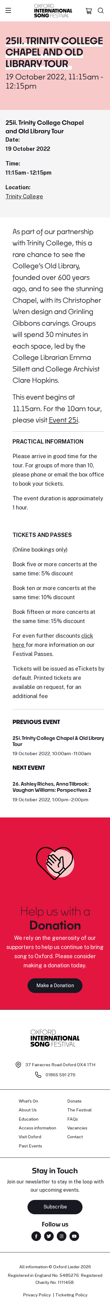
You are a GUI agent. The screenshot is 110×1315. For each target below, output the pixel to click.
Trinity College (24, 196)
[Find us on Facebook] (36, 1235)
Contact (75, 1136)
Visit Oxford (30, 1136)
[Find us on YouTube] (74, 1235)
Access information (37, 1127)
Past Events (30, 1145)
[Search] (101, 10)
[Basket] (89, 10)
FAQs (72, 1119)
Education (28, 1119)
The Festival (79, 1109)
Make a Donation (55, 985)
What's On (28, 1101)
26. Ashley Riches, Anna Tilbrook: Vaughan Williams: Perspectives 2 (52, 787)
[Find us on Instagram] (62, 1235)
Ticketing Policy (71, 1294)
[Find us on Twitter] (49, 1235)
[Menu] (8, 10)
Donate (74, 1101)
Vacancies (77, 1127)
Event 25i (63, 419)
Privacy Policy (37, 1294)
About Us (28, 1109)
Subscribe (55, 1207)
